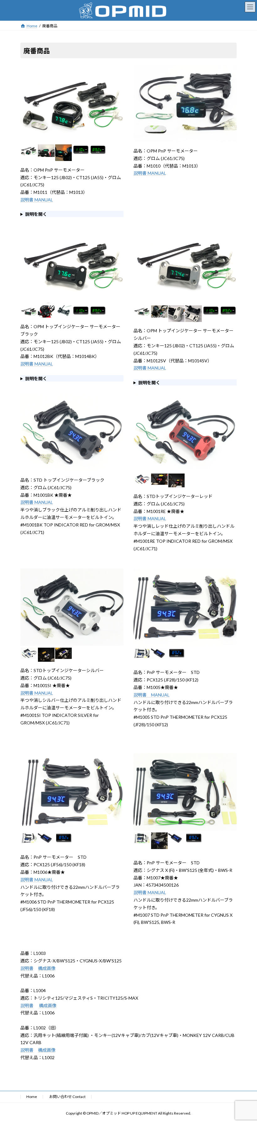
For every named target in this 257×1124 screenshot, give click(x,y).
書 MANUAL (154, 892)
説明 (138, 892)
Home (31, 1096)
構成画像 (46, 968)
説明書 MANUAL (36, 199)
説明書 (27, 968)
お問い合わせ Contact (67, 1096)
